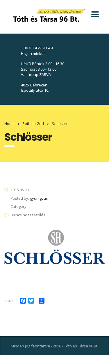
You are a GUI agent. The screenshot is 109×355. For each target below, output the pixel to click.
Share (9, 301)
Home (9, 123)
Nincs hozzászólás (28, 214)
